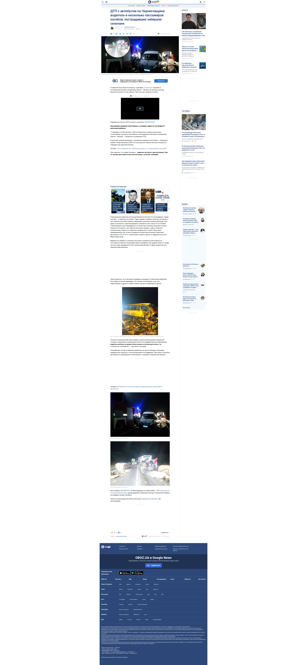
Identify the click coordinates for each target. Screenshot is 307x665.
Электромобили (133, 599)
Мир (130, 579)
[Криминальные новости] (144, 536)
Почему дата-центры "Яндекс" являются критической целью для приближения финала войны (189, 209)
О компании (122, 546)
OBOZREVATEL (150, 122)
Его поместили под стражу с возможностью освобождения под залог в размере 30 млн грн (193, 169)
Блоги (172, 579)
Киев (120, 584)
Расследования (161, 579)
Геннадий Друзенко (187, 268)
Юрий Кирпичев (186, 302)
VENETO (163, 5)
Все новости (202, 579)
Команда (139, 546)
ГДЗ (120, 594)
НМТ (162, 594)
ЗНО (155, 594)
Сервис (152, 599)
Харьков (128, 584)
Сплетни (129, 619)
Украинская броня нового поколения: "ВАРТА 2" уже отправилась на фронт (191, 285)
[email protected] (119, 653)
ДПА (148, 594)
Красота (138, 619)
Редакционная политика (121, 536)
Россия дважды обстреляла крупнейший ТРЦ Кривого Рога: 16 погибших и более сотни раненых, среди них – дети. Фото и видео (193, 134)
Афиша (121, 619)
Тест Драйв (122, 599)
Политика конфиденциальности (181, 546)
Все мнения (186, 307)
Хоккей (139, 589)
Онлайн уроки (139, 594)
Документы (140, 548)
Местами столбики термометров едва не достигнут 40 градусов (188, 54)
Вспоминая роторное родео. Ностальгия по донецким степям (189, 298)
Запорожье (138, 584)
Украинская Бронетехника (189, 289)
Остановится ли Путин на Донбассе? (190, 265)
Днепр (147, 584)
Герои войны (131, 5)
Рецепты (121, 604)
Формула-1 (155, 589)
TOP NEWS (186, 111)
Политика (118, 579)
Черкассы (156, 584)
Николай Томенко (187, 235)
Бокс (147, 589)
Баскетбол (130, 589)
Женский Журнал (157, 619)
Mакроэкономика (137, 609)
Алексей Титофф (119, 27)
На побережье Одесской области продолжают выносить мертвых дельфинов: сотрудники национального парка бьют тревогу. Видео (189, 65)
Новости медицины (124, 614)
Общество (188, 579)
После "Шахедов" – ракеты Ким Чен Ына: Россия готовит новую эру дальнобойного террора (191, 275)
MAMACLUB (136, 614)
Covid (145, 614)
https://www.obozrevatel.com (154, 626)
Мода (146, 619)
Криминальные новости (129, 27)
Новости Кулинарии (142, 604)
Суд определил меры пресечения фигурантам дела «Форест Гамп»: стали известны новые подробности (193, 163)
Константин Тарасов (187, 213)
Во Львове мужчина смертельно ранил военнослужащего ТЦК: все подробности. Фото (193, 148)
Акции (143, 599)
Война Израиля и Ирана (153, 5)
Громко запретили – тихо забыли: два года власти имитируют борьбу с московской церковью (190, 231)
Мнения (185, 204)
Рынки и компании (124, 609)
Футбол (121, 589)
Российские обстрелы (173, 5)
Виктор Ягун (186, 224)
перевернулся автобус (149, 499)
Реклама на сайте (123, 548)
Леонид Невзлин (187, 279)
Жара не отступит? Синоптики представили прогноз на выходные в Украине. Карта (190, 49)
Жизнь (145, 579)
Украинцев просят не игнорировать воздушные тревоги (191, 38)
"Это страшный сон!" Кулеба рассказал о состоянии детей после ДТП (142, 148)
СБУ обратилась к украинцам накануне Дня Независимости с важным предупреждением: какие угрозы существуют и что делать (194, 34)
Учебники (128, 594)
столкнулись (148, 88)
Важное (185, 10)
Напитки (130, 604)
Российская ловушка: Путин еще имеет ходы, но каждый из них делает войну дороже (191, 220)
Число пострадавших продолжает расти (192, 139)
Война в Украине (141, 5)
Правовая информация (160, 546)
